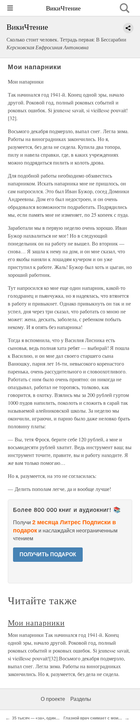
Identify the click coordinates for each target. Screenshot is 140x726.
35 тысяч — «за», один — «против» (45, 718)
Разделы (80, 699)
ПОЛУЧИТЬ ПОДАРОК (48, 554)
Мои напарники (36, 622)
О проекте (53, 699)
